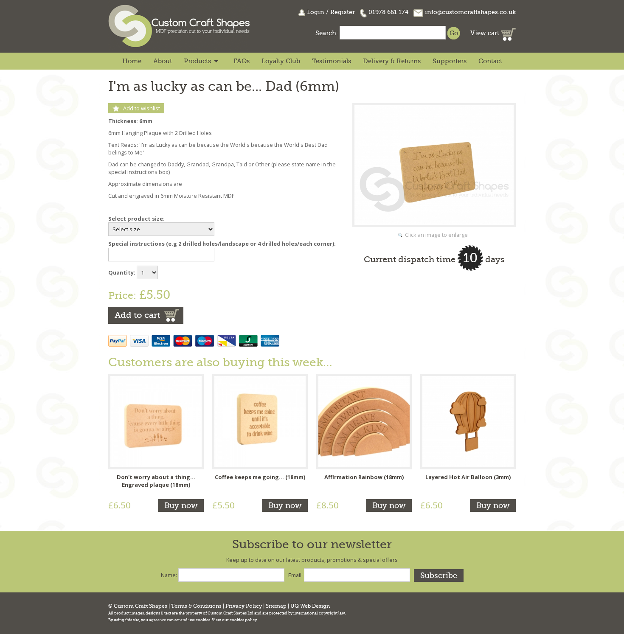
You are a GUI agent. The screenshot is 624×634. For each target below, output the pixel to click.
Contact (490, 61)
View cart (485, 33)
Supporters (450, 61)
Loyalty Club (280, 61)
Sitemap (276, 606)
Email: (295, 575)
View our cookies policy (234, 620)
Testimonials (331, 61)
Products (197, 61)
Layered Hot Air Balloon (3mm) (468, 477)
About (162, 61)
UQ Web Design (310, 606)
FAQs (241, 61)
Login (315, 11)
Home (131, 61)
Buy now (180, 505)
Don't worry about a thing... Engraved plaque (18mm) (156, 480)
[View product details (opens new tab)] (156, 421)
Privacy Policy (243, 606)
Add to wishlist (141, 108)
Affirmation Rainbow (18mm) (364, 477)
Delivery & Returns (392, 61)
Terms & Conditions (196, 606)
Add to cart (137, 315)
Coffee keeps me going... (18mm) (260, 477)
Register (342, 11)
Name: (169, 575)
